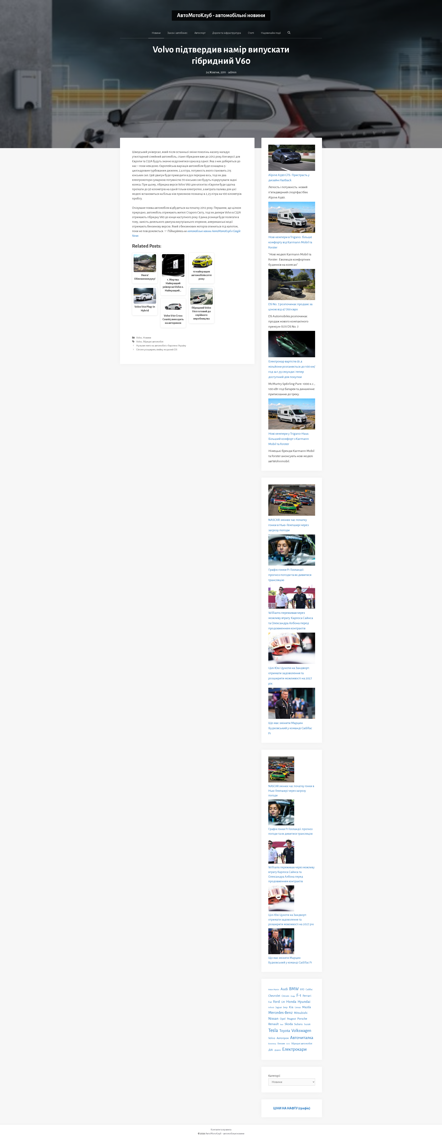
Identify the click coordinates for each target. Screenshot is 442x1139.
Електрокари (294, 1049)
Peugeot (291, 1018)
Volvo (139, 337)
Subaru (298, 1024)
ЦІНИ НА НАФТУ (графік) (291, 1108)
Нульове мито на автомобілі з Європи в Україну (161, 345)
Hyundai (304, 1001)
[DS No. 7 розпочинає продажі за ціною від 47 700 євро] (291, 285)
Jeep (285, 1007)
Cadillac (309, 989)
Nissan (273, 1018)
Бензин (281, 1043)
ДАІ (270, 1049)
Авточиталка (301, 1037)
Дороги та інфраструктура (226, 33)
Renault (273, 1024)
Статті (251, 33)
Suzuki (307, 1024)
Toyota (284, 1031)
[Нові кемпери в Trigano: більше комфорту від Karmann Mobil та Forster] (291, 218)
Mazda (306, 1007)
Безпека (272, 1043)
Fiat (270, 1002)
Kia (291, 1007)
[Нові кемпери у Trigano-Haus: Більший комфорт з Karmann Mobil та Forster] (291, 414)
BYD (302, 989)
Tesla (273, 1030)
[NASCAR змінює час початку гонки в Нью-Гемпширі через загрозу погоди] (291, 500)
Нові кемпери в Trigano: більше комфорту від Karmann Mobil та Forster (290, 242)
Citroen (285, 996)
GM (283, 1002)
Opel (283, 1018)
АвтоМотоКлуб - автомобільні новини (221, 15)
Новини (156, 33)
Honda (291, 1001)
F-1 (298, 995)
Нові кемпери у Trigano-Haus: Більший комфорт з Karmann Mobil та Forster (288, 439)
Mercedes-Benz (280, 1013)
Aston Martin (273, 989)
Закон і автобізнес (177, 33)
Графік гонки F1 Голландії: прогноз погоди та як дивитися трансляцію (289, 575)
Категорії (274, 1075)
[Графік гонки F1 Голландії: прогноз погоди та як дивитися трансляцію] (291, 550)
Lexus (298, 1007)
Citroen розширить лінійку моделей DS (156, 349)
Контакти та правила (221, 1129)
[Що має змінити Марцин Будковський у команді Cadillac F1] (291, 704)
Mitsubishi (301, 1013)
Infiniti (271, 1007)
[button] (289, 33)
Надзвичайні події (271, 33)
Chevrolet (274, 995)
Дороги (277, 1050)
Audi (284, 989)
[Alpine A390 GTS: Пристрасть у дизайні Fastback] (291, 158)
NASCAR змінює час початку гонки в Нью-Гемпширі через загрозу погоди (288, 525)
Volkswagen (301, 1030)
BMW (294, 989)
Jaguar (279, 1007)
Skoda (289, 1024)
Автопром (283, 1038)
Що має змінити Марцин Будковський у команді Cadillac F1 (290, 728)
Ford (276, 1001)
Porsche (302, 1018)
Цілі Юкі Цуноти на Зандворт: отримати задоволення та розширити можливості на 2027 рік (291, 919)
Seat (281, 1024)
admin (232, 72)
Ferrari (307, 995)
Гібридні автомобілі (153, 341)
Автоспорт (199, 33)
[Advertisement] (221, 101)
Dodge (293, 996)
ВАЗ (288, 1044)
